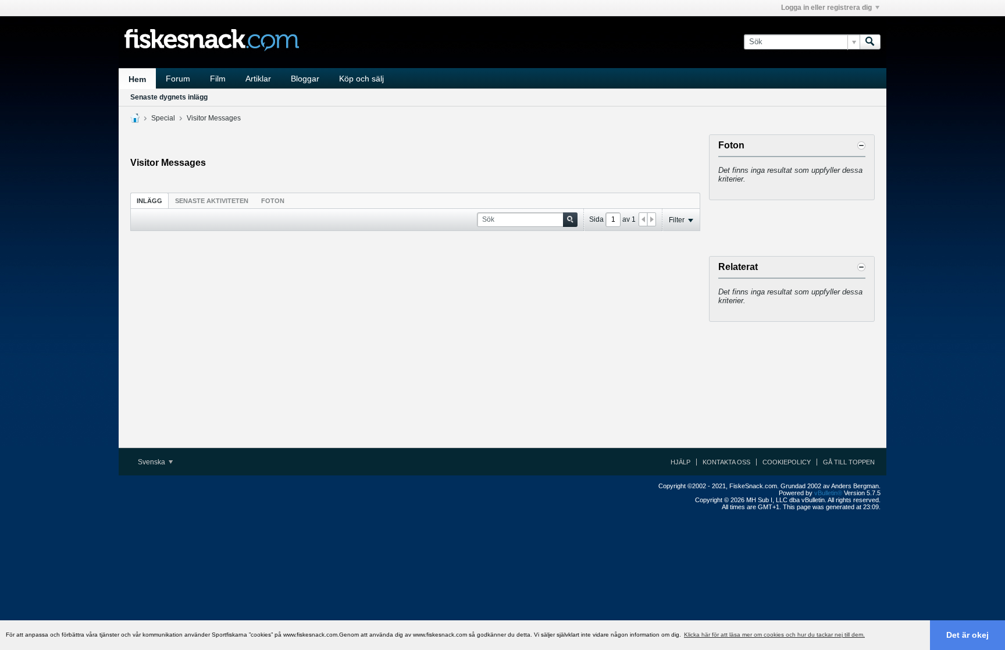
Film (218, 78)
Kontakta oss (726, 462)
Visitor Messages (214, 118)
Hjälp (680, 462)
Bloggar (305, 78)
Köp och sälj (361, 78)
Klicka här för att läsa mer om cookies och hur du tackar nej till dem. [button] (774, 634)
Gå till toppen (849, 462)
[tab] (149, 200)
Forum (178, 78)
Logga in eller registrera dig (826, 7)
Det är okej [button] (967, 635)
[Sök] (870, 41)
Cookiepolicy (786, 462)
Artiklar (258, 78)
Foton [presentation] (272, 200)
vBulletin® (828, 492)
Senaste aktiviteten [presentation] (211, 200)
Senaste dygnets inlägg (169, 97)
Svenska (152, 462)
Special (163, 118)
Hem (137, 79)
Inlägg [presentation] (149, 200)
